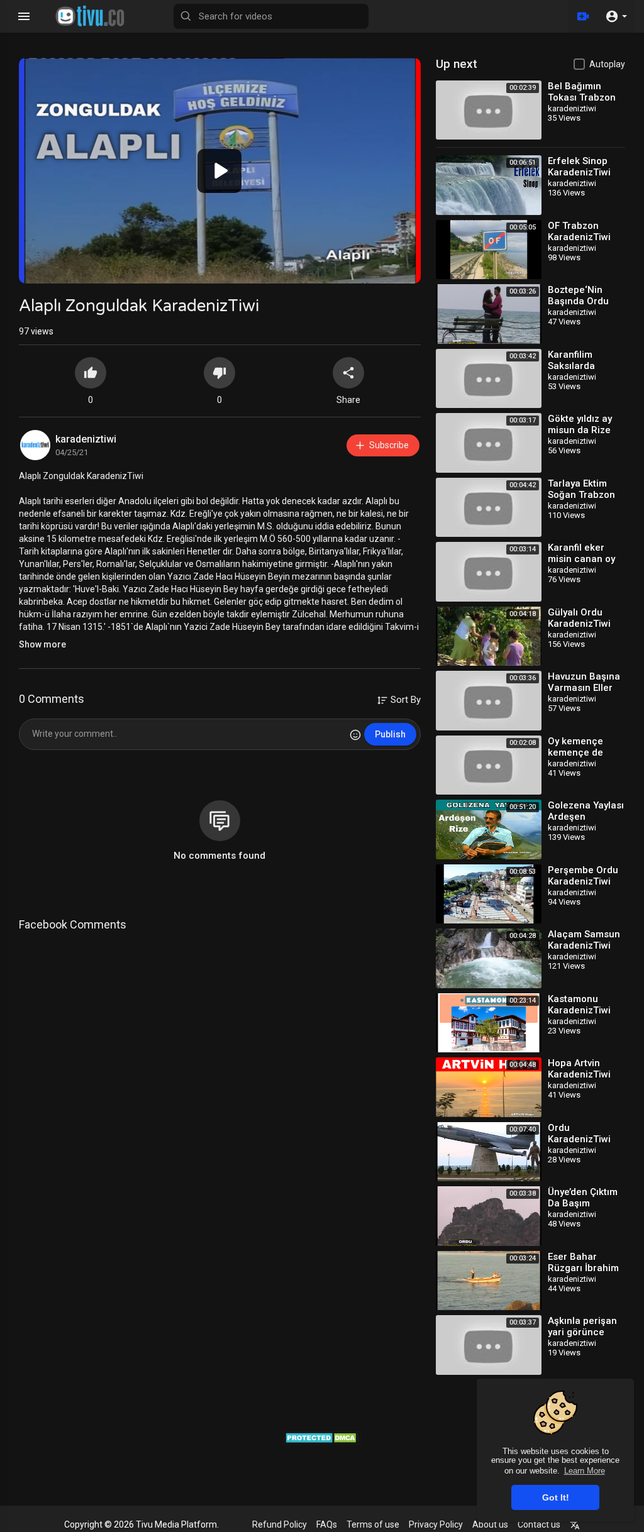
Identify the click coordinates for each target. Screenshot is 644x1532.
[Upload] (583, 16)
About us (490, 1524)
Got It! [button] (555, 1497)
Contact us (539, 1524)
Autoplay (607, 64)
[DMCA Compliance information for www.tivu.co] (322, 1437)
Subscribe (389, 445)
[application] (220, 171)
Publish (390, 734)
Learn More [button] (584, 1470)
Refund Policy (279, 1524)
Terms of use (373, 1524)
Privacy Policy (436, 1524)
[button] (616, 16)
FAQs (326, 1524)
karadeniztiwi (85, 439)
